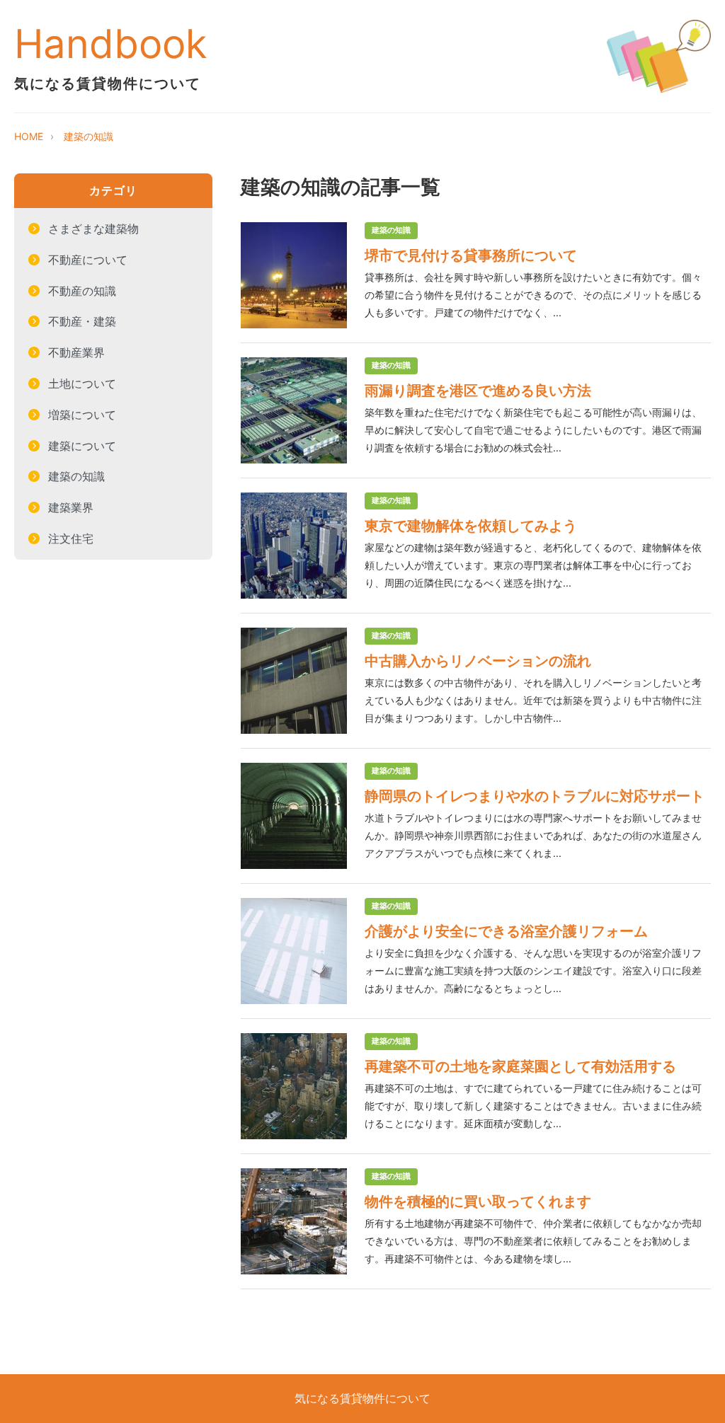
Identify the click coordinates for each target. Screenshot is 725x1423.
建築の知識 (88, 136)
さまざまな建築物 (93, 228)
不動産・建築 (82, 321)
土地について (82, 383)
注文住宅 (70, 538)
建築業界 (70, 507)
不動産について (87, 260)
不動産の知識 (82, 291)
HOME (28, 136)
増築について (82, 415)
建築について (82, 446)
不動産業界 (76, 352)
